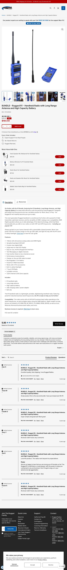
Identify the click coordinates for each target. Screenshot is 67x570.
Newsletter (21, 523)
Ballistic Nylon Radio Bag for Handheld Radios (23, 186)
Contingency (38, 521)
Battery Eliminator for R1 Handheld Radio (21, 162)
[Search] (50, 8)
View (5, 157)
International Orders (24, 530)
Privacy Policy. (42, 560)
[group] (11, 322)
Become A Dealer (23, 528)
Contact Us (37, 519)
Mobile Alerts (22, 526)
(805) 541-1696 (43, 20)
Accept (32, 565)
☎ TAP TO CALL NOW (33, 23)
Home (3, 15)
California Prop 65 (39, 517)
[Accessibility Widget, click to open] (2, 567)
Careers (20, 519)
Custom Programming (41, 523)
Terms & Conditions (40, 530)
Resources (22, 202)
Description (9, 202)
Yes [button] (35, 378)
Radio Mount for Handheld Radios (19, 170)
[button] (33, 116)
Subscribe (11, 529)
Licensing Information (41, 526)
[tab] (51, 357)
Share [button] (42, 378)
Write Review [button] (59, 324)
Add (60, 156)
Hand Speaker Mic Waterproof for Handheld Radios (24, 153)
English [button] (59, 347)
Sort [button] (3, 357)
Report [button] (38, 378)
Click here (20, 233)
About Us (21, 517)
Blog (19, 521)
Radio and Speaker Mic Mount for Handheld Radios (24, 178)
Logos (20, 536)
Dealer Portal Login (24, 538)
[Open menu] (63, 8)
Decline (50, 565)
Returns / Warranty (40, 528)
